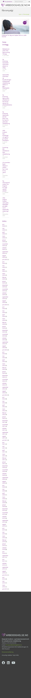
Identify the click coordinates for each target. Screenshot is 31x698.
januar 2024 (4, 327)
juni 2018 (3, 552)
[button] (29, 5)
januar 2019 (4, 544)
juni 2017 (3, 560)
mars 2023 (3, 364)
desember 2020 (5, 466)
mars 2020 (3, 497)
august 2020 (4, 482)
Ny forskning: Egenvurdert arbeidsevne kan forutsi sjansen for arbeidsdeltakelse (5, 100)
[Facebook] (3, 662)
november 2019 (5, 513)
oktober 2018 (4, 548)
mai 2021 (3, 447)
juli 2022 (4, 395)
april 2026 (3, 233)
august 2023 (4, 346)
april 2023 (3, 360)
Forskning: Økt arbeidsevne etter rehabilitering (5, 151)
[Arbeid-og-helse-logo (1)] (14, 5)
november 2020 (5, 470)
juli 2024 (4, 304)
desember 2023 (5, 331)
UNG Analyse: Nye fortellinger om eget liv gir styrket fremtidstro (5, 135)
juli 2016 (4, 575)
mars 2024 (3, 319)
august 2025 (4, 256)
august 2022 (4, 391)
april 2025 (3, 270)
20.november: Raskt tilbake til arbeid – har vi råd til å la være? (5, 167)
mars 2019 (3, 536)
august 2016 (4, 572)
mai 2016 (3, 582)
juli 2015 (4, 589)
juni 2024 (3, 307)
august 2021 (4, 437)
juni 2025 (3, 262)
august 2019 (4, 525)
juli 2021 (4, 440)
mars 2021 (3, 455)
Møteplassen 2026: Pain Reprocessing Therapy (5, 51)
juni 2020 (3, 486)
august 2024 (4, 301)
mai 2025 (3, 266)
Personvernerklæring (7, 652)
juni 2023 (3, 352)
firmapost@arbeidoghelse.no (14, 645)
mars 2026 (3, 237)
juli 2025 (4, 259)
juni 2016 (3, 578)
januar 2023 (4, 372)
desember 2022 (5, 376)
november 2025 (5, 244)
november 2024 (5, 289)
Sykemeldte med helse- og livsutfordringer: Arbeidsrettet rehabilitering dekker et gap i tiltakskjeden (5, 81)
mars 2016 (3, 586)
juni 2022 (3, 398)
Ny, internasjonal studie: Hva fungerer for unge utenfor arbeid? (5, 186)
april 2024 (3, 315)
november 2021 (5, 425)
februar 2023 (4, 368)
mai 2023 (3, 356)
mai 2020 (3, 490)
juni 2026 (3, 225)
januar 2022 (4, 417)
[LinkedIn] (8, 662)
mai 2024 (3, 311)
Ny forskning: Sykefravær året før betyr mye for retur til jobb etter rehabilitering (5, 117)
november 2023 (5, 335)
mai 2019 (3, 533)
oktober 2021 (4, 429)
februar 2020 (4, 501)
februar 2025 (4, 278)
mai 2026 (3, 229)
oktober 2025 (4, 248)
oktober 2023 (4, 339)
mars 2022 (3, 409)
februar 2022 (4, 413)
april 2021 (3, 451)
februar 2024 (4, 323)
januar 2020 (4, 505)
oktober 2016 (4, 564)
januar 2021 (4, 462)
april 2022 (3, 405)
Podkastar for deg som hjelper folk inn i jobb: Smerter (14, 35)
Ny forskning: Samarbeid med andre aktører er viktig (5, 63)
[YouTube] (13, 662)
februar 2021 (4, 458)
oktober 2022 (4, 384)
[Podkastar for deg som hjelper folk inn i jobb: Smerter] (15, 26)
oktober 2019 (4, 517)
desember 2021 (5, 421)
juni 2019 (3, 529)
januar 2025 (4, 282)
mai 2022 (3, 402)
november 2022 (5, 380)
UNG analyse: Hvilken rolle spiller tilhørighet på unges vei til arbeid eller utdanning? (5, 204)
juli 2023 (4, 350)
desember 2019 (5, 509)
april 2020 (3, 494)
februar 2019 (4, 540)
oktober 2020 (4, 474)
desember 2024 (5, 286)
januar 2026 (4, 240)
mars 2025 (3, 274)
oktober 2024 (4, 293)
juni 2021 (3, 443)
